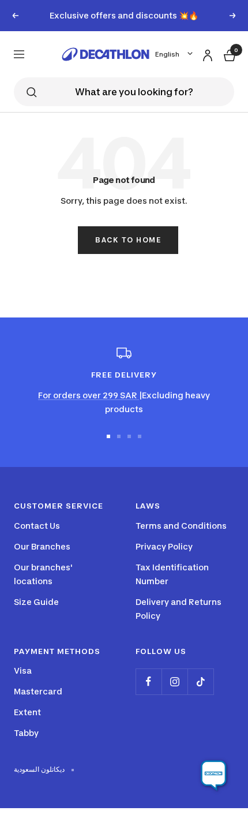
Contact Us (37, 525)
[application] (213, 776)
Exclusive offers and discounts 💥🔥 (124, 15)
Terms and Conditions (181, 525)
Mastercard (38, 691)
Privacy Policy (164, 546)
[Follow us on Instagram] (174, 681)
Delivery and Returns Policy (178, 609)
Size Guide (36, 602)
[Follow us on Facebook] (148, 681)
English (167, 54)
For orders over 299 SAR (88, 395)
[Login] (206, 53)
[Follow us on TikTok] (200, 681)
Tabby (26, 733)
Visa (23, 670)
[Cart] (228, 53)
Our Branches (42, 546)
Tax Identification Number (172, 574)
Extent (27, 712)
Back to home (128, 240)
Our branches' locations (43, 574)
